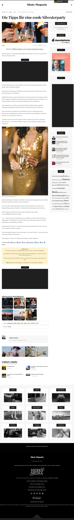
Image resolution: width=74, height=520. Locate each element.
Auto (24, 242)
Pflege (67, 198)
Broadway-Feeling (10, 366)
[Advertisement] (25, 71)
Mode (19, 242)
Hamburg (54, 182)
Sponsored (58, 465)
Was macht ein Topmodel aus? (62, 136)
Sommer (57, 203)
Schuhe (53, 203)
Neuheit (54, 195)
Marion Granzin (13, 338)
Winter (63, 209)
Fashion (66, 179)
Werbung (58, 209)
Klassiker (54, 185)
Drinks (18, 323)
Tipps (37, 323)
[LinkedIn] (43, 493)
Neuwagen (62, 195)
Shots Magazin (37, 457)
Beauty (65, 176)
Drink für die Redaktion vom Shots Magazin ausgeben (37, 481)
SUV (69, 203)
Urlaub (66, 206)
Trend (60, 206)
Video (53, 209)
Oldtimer (68, 195)
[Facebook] (34, 493)
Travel (48, 465)
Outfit (58, 198)
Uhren (63, 206)
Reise (37, 242)
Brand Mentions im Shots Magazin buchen (37, 487)
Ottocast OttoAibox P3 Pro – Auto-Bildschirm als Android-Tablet (62, 142)
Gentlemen (35, 465)
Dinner (14, 323)
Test (53, 206)
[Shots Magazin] (37, 4)
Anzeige (60, 176)
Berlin (68, 176)
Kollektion (60, 185)
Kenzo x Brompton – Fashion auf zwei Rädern (12, 352)
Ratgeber (61, 200)
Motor (45, 465)
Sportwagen (61, 203)
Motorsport (64, 192)
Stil (42, 242)
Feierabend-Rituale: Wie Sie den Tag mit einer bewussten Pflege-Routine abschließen (62, 156)
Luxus (14, 242)
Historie (61, 182)
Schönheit (31, 242)
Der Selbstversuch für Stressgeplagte (40, 352)
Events (3, 45)
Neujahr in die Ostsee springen (37, 374)
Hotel (64, 182)
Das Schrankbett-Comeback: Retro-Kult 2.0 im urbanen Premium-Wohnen (62, 149)
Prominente (55, 200)
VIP (55, 209)
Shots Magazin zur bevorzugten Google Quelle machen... (29, 49)
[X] (31, 493)
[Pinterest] (37, 493)
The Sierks (56, 478)
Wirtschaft (67, 209)
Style (66, 203)
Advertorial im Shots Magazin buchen (37, 484)
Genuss (25, 323)
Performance (63, 198)
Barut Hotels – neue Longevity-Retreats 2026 (15, 375)
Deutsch (59, 1)
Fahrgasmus (59, 179)
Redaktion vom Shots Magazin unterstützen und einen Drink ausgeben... (26, 262)
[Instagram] (40, 493)
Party (29, 323)
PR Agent (50, 478)
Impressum (41, 501)
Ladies (30, 465)
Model (59, 192)
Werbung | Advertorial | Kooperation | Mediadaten (37, 446)
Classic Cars (54, 179)
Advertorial (55, 176)
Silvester (33, 323)
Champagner (10, 323)
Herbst (57, 182)
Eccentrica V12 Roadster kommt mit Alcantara (62, 163)
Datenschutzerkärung (34, 501)
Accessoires (53, 465)
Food (22, 323)
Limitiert (54, 188)
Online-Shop (54, 198)
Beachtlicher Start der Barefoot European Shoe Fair (39, 367)
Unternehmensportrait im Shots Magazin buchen (37, 490)
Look (57, 188)
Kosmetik (66, 185)
